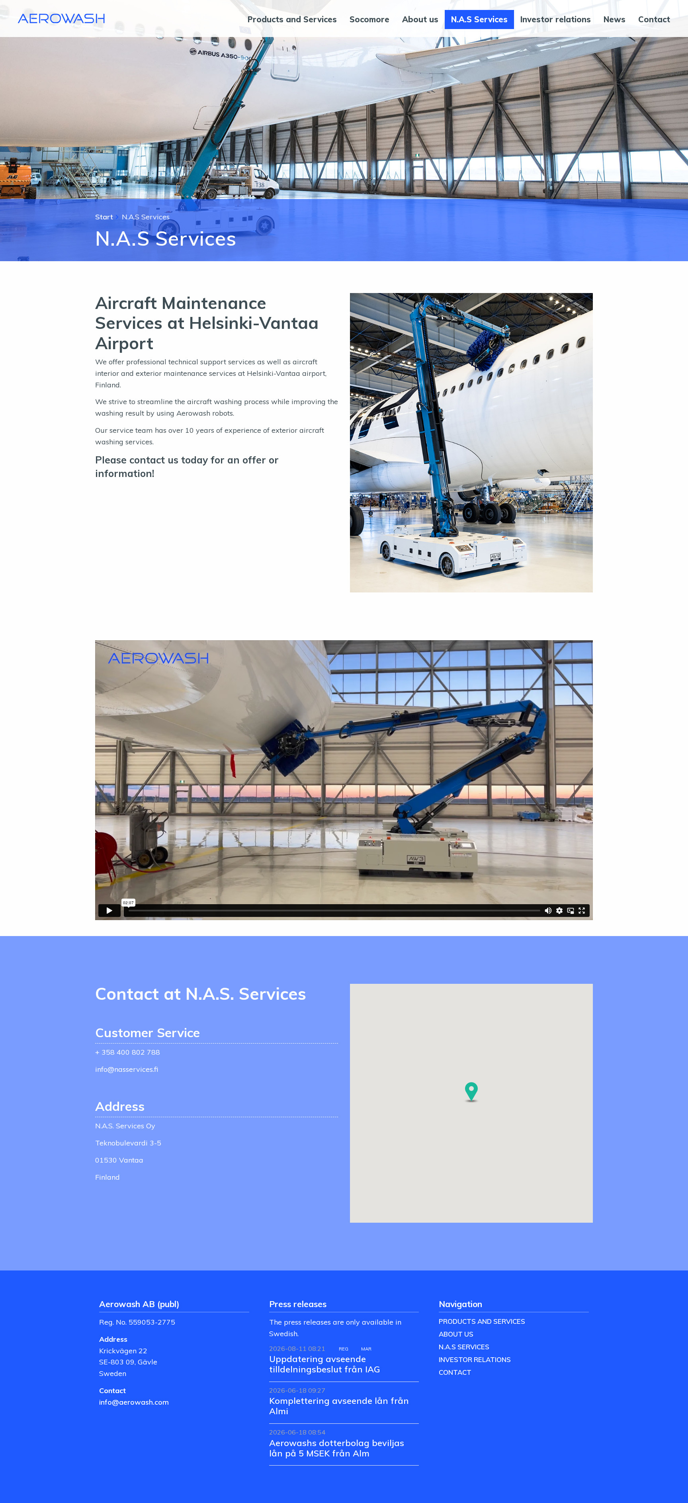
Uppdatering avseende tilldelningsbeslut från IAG (324, 1363)
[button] (471, 1092)
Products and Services (292, 19)
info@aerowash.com (134, 1401)
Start (104, 216)
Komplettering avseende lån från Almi (339, 1405)
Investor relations (555, 19)
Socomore (369, 19)
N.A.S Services (479, 19)
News (614, 19)
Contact (654, 19)
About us (420, 19)
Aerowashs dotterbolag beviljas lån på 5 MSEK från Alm (336, 1447)
